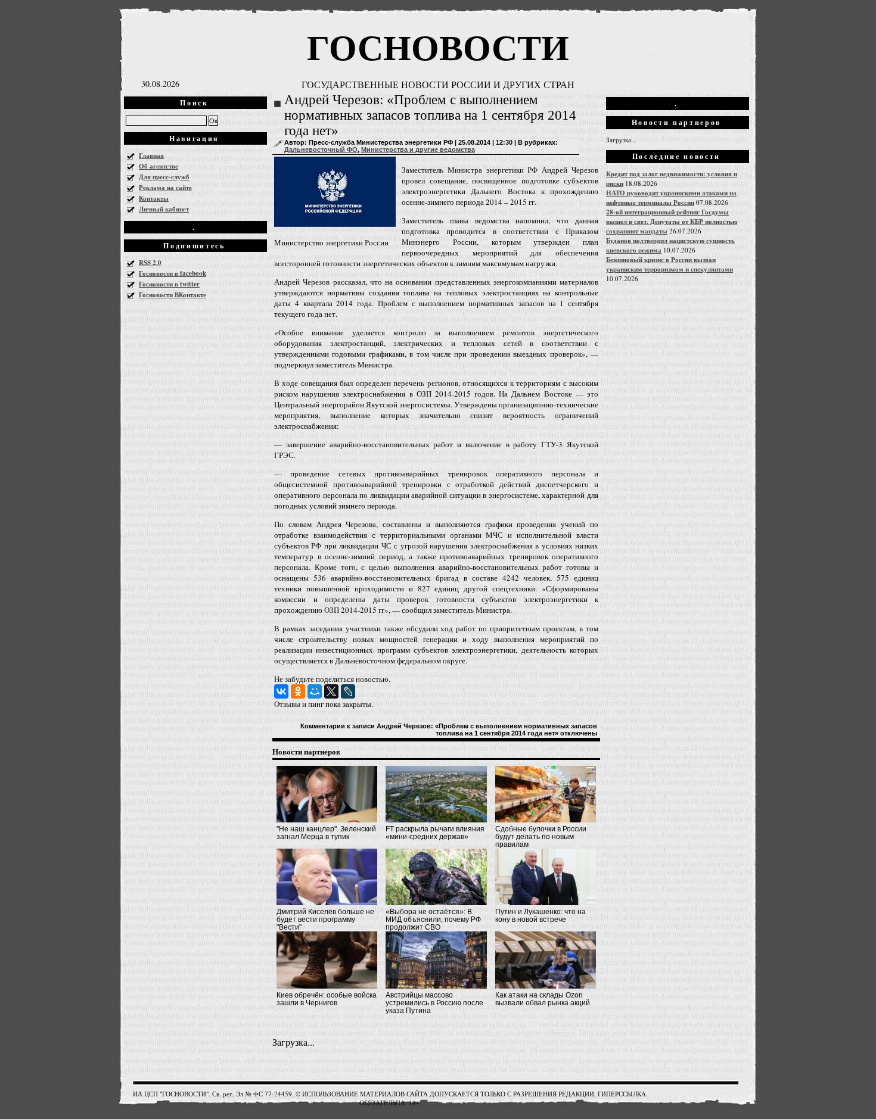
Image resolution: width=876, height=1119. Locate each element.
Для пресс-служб (164, 177)
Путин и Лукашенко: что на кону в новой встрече (540, 916)
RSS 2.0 (150, 262)
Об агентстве (158, 166)
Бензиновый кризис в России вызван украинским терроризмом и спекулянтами (669, 264)
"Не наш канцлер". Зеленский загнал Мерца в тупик (326, 833)
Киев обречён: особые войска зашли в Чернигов (327, 999)
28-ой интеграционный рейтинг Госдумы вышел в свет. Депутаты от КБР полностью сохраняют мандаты (671, 221)
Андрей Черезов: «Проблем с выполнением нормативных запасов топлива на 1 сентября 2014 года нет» (430, 115)
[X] (331, 691)
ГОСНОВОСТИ (438, 46)
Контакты (154, 198)
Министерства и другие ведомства (418, 149)
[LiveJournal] (348, 691)
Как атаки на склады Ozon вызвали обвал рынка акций (542, 999)
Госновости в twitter (169, 284)
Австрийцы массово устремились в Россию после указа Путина (434, 1003)
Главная (151, 155)
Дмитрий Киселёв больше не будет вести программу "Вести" (325, 919)
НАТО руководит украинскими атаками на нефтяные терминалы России (671, 197)
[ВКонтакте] (281, 691)
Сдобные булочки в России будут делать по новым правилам (540, 837)
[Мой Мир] (314, 691)
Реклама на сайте (165, 187)
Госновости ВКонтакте (172, 295)
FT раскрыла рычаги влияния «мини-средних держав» (435, 833)
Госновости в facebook (172, 273)
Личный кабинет (164, 209)
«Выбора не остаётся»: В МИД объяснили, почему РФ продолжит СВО (433, 919)
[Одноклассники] (298, 691)
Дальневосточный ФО (321, 149)
